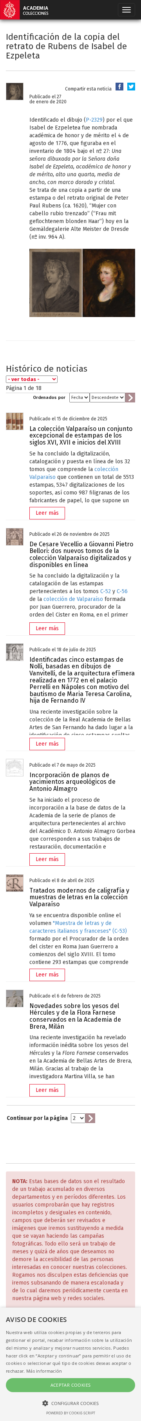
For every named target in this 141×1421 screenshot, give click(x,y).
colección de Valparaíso (73, 599)
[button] (70, 1403)
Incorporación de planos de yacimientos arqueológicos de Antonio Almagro (72, 781)
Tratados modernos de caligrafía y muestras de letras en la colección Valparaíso (79, 897)
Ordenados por (49, 397)
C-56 (122, 591)
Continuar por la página (37, 1118)
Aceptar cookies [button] (71, 1385)
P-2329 (94, 120)
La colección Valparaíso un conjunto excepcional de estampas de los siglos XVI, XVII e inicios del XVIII (80, 435)
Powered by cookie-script (70, 1413)
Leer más (47, 513)
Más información (44, 1371)
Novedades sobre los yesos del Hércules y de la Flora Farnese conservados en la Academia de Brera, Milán (75, 1016)
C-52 (105, 591)
